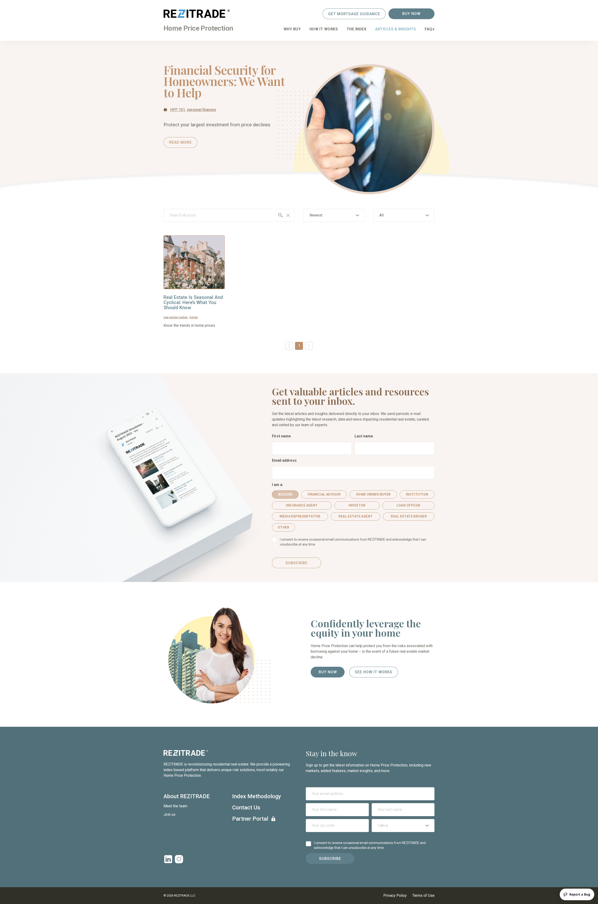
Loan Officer (408, 505)
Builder (285, 494)
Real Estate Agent (355, 516)
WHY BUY (292, 29)
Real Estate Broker (409, 516)
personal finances (201, 109)
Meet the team (175, 806)
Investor (357, 505)
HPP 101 (177, 109)
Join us (169, 814)
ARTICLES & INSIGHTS (395, 29)
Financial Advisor (324, 494)
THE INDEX (356, 29)
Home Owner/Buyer (373, 494)
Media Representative (300, 516)
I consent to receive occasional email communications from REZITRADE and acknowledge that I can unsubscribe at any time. (353, 542)
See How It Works (373, 672)
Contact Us (246, 807)
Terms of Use (423, 895)
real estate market (175, 317)
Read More (180, 142)
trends (193, 317)
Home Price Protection (198, 28)
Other (283, 527)
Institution (417, 494)
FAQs (429, 29)
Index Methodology (256, 796)
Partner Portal (250, 818)
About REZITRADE (187, 796)
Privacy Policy (395, 895)
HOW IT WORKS (324, 29)
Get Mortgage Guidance (354, 14)
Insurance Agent (301, 505)
